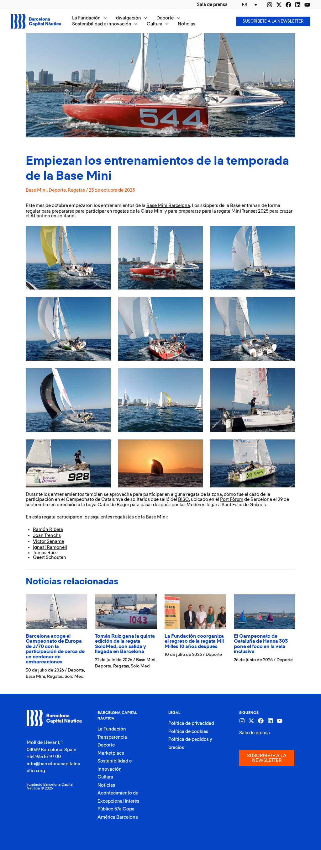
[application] (104, 18)
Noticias (106, 785)
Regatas (76, 190)
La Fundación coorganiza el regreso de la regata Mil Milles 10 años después (194, 641)
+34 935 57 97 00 (44, 756)
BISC (183, 499)
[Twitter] (279, 5)
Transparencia (112, 737)
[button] (89, 18)
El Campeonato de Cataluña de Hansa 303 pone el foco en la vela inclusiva (261, 644)
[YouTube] (307, 5)
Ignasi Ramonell (50, 547)
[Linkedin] (298, 5)
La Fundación (111, 729)
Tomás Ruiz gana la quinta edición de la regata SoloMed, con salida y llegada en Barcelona (125, 644)
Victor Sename (48, 541)
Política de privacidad (191, 723)
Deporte (57, 190)
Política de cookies (188, 731)
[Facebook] (288, 5)
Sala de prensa (254, 732)
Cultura (105, 777)
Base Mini (36, 190)
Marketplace (110, 753)
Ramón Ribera (48, 529)
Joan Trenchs (47, 535)
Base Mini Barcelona (168, 205)
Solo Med (74, 676)
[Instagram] (269, 5)
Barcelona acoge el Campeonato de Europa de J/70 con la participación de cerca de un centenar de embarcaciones (55, 649)
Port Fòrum (231, 499)
